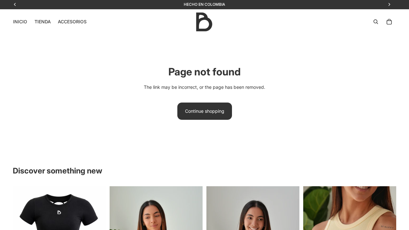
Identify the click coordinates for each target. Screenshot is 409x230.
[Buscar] (376, 22)
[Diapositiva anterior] (22, 221)
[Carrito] (389, 22)
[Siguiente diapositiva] (96, 221)
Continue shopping (204, 111)
